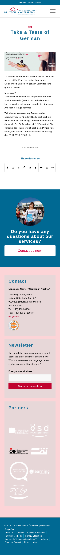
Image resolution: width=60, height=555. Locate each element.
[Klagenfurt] (19, 492)
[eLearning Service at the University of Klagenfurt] (39, 471)
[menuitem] (51, 11)
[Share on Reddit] (47, 167)
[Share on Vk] (41, 167)
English (31, 2)
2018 (30, 27)
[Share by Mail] (52, 167)
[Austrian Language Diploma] (39, 430)
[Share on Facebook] (7, 167)
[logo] (20, 11)
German (23, 2)
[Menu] (51, 11)
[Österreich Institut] (39, 451)
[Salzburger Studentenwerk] (19, 471)
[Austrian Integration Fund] (19, 451)
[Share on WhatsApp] (19, 167)
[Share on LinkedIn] (30, 167)
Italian (38, 2)
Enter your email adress (21, 371)
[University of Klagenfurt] (19, 430)
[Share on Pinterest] (24, 167)
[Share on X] (13, 167)
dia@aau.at (14, 316)
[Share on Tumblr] (35, 167)
